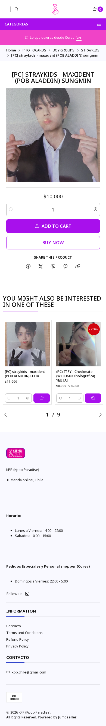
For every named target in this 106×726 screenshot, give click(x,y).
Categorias (16, 24)
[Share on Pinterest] (65, 266)
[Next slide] (100, 414)
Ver (79, 37)
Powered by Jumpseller (57, 717)
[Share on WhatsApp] (53, 266)
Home (11, 50)
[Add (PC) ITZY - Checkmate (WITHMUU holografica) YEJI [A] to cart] (93, 398)
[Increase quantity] (95, 209)
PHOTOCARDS (34, 50)
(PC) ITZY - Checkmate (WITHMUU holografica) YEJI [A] (75, 375)
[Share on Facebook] (28, 266)
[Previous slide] (6, 414)
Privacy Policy (17, 646)
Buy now (53, 242)
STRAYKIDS (90, 50)
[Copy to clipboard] (78, 266)
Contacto (13, 625)
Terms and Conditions (24, 632)
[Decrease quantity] (11, 209)
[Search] (16, 9)
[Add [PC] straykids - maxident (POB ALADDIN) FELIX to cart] (41, 398)
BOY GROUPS (63, 50)
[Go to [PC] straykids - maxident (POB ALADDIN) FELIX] (27, 344)
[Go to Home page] (55, 9)
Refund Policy (17, 639)
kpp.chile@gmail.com (29, 672)
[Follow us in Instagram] (27, 594)
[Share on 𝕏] (40, 266)
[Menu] (5, 9)
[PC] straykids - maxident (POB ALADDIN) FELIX (25, 373)
